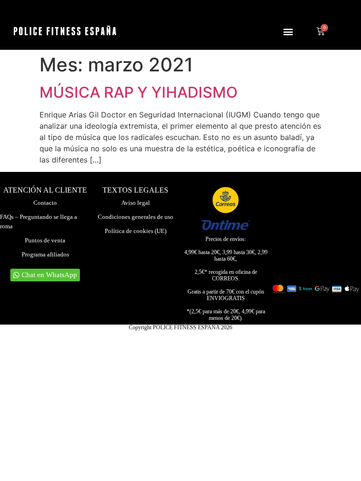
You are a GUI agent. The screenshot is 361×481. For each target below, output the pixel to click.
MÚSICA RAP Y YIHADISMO (138, 92)
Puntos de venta (45, 240)
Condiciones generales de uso (135, 216)
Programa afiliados (45, 254)
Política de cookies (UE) (135, 230)
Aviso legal (135, 202)
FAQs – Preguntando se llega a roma (38, 221)
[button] (288, 31)
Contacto (45, 202)
